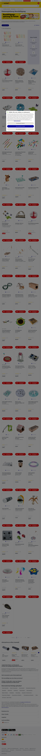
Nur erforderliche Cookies (20, 129)
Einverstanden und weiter (20, 126)
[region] (20, 121)
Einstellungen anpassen (20, 123)
